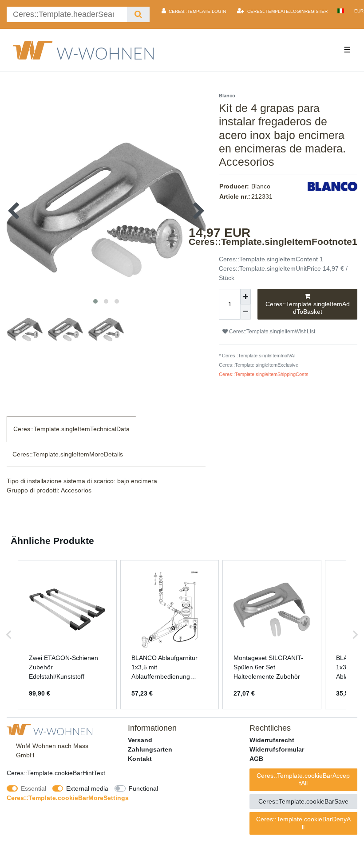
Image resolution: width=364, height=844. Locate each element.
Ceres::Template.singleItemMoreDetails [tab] (67, 454)
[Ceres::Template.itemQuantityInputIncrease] (245, 296)
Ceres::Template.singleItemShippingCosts (264, 374)
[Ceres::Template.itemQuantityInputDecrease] (245, 312)
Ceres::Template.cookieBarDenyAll (303, 823)
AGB (256, 758)
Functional (143, 788)
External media (87, 788)
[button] (9, 634)
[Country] (340, 11)
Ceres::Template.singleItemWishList (271, 331)
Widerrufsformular (276, 749)
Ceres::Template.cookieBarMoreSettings (68, 797)
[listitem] (67, 634)
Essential (33, 788)
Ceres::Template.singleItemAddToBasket (307, 308)
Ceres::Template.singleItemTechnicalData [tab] (71, 428)
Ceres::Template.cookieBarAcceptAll (303, 779)
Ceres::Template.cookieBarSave (303, 801)
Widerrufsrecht (271, 740)
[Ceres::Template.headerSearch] (138, 14)
